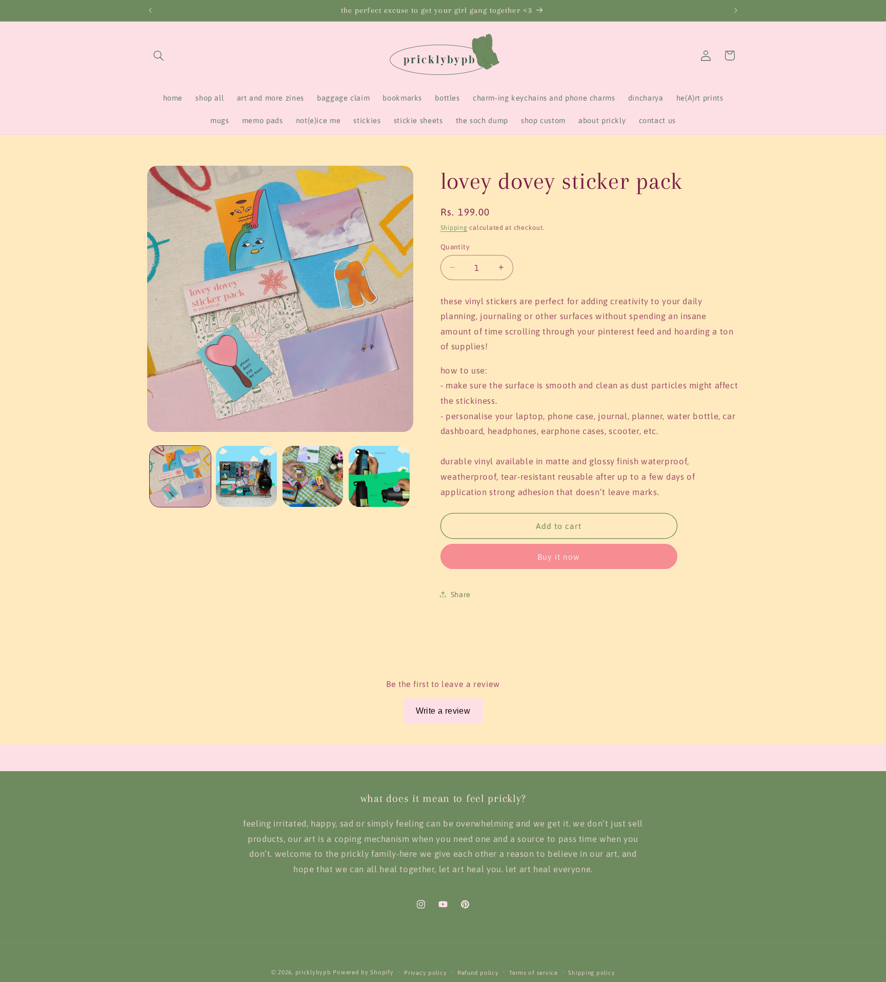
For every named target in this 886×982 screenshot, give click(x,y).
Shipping (454, 227)
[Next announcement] (735, 10)
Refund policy (478, 972)
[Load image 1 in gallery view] (180, 476)
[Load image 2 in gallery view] (246, 476)
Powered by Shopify (363, 972)
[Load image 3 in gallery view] (313, 476)
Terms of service (533, 972)
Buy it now (558, 556)
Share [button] (461, 594)
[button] (159, 55)
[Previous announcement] (150, 10)
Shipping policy (591, 972)
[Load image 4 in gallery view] (379, 476)
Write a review (443, 710)
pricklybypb (313, 972)
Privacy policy (425, 972)
